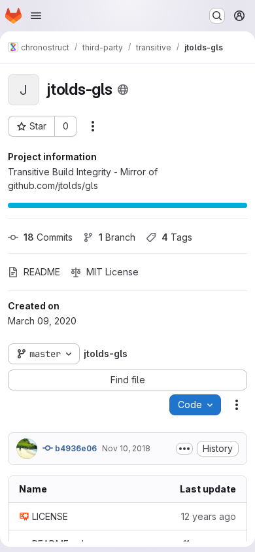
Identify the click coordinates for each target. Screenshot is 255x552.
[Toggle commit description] (184, 449)
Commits (48, 237)
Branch (117, 237)
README (42, 271)
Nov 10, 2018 (126, 448)
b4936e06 (75, 448)
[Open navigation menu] (36, 15)
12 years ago (208, 516)
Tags (177, 237)
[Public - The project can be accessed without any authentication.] (123, 89)
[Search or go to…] (217, 16)
